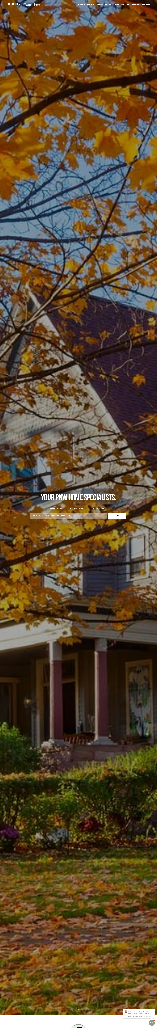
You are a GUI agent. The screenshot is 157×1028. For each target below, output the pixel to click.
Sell (76, 509)
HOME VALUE (90, 4)
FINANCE (116, 4)
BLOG (122, 4)
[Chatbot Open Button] (152, 1023)
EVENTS (128, 4)
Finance (98, 509)
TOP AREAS (99, 4)
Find (56, 509)
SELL (110, 4)
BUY (106, 4)
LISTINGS (80, 4)
